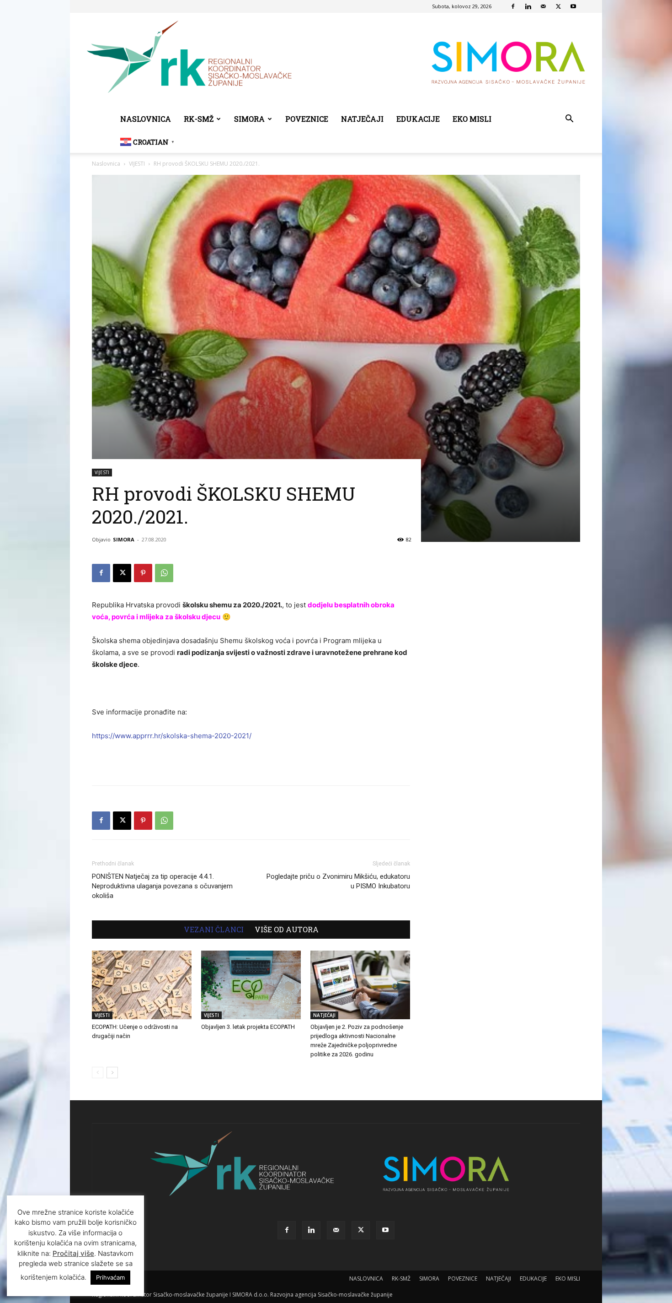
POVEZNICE (306, 119)
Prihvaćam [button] (110, 1277)
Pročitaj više (73, 1253)
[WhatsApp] (164, 573)
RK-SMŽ (198, 119)
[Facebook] (513, 6)
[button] (569, 119)
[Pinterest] (143, 573)
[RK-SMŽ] (336, 60)
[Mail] (543, 6)
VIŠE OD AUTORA (287, 929)
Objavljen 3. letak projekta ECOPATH (248, 1026)
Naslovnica (106, 164)
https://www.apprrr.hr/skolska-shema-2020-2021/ (171, 735)
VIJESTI (137, 164)
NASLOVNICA (145, 119)
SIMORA (249, 119)
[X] (558, 6)
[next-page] (112, 1072)
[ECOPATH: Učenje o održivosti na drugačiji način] (142, 985)
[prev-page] (97, 1072)
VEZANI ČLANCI (214, 929)
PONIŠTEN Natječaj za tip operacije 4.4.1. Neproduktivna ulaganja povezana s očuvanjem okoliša (162, 886)
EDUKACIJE (418, 119)
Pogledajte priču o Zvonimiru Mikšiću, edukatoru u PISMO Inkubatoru (338, 881)
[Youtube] (573, 6)
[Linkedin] (528, 6)
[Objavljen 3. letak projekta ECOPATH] (251, 985)
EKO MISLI (472, 119)
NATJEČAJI (362, 119)
